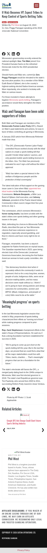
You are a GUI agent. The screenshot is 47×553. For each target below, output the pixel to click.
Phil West (15, 25)
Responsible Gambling (9, 538)
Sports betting (12, 22)
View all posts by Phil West (17, 494)
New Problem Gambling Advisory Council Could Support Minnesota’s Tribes (19, 438)
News (4, 22)
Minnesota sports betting (19, 100)
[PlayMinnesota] (23, 5)
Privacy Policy (23, 550)
